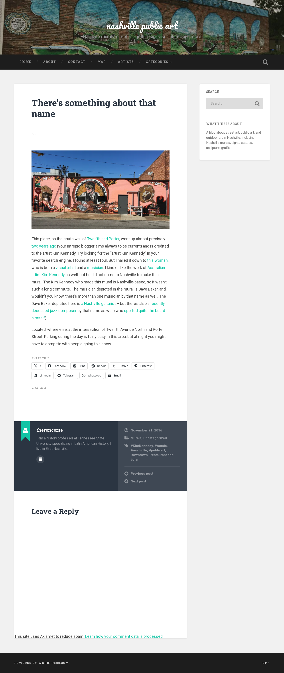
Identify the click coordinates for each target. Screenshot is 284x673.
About (49, 62)
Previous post (142, 474)
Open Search (265, 62)
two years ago (44, 246)
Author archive (40, 459)
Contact (76, 62)
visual (61, 267)
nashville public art (142, 25)
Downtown (139, 455)
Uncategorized (155, 438)
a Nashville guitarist (98, 303)
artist (71, 267)
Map (101, 62)
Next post (138, 481)
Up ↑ (266, 663)
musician (95, 267)
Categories (157, 62)
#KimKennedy (142, 446)
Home (25, 62)
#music (161, 446)
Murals (136, 438)
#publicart (157, 450)
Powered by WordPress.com (41, 663)
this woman (157, 260)
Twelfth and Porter (103, 238)
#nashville (139, 450)
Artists (126, 62)
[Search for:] (234, 103)
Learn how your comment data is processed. (124, 636)
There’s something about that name (94, 108)
